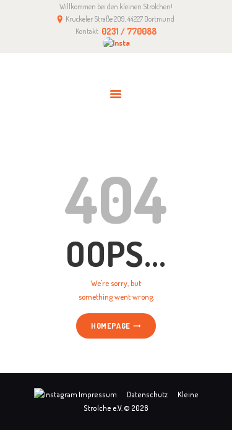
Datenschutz (147, 394)
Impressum (98, 394)
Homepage (110, 326)
